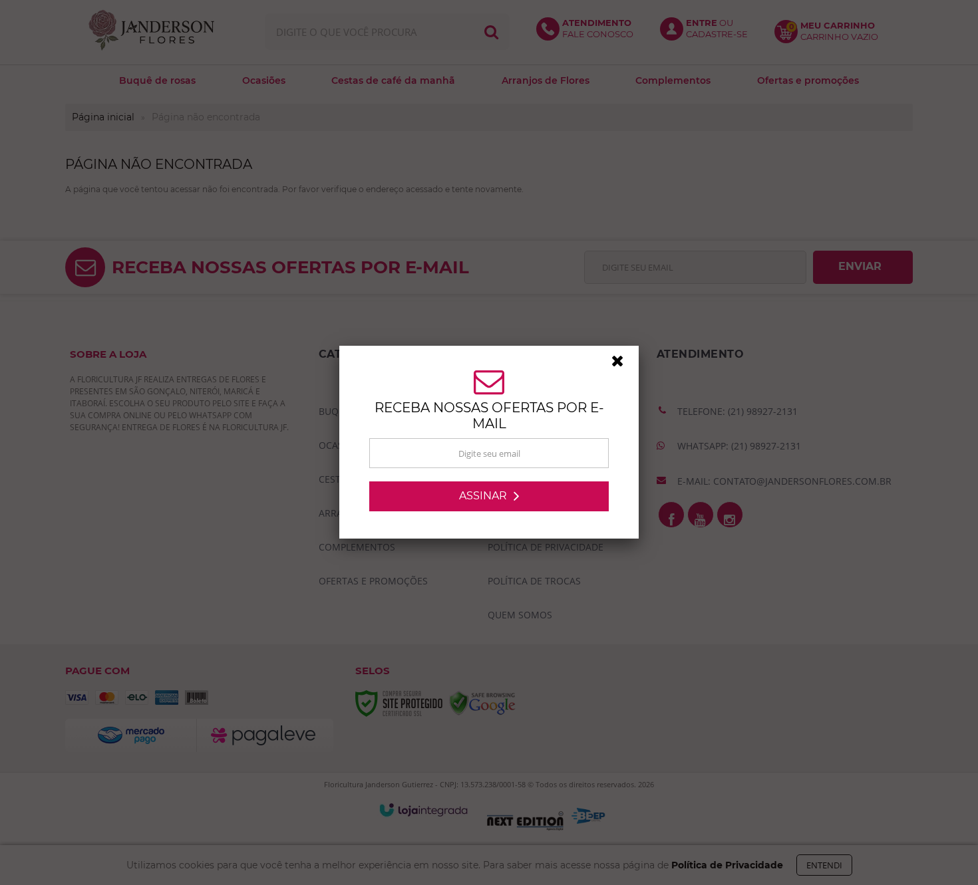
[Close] (623, 364)
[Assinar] (489, 496)
